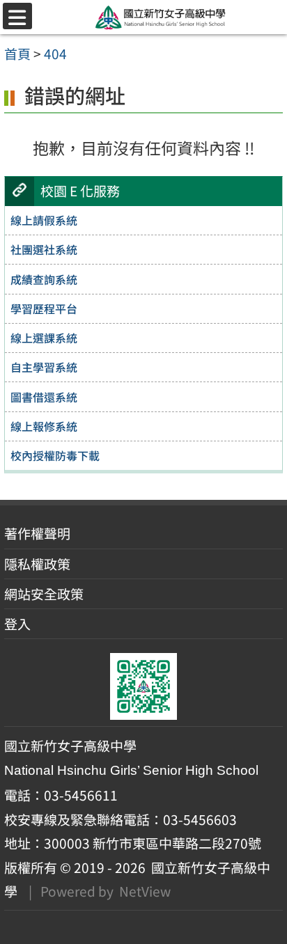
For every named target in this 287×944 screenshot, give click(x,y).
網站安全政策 (44, 594)
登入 (17, 624)
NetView (145, 891)
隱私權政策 (37, 564)
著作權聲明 (37, 533)
